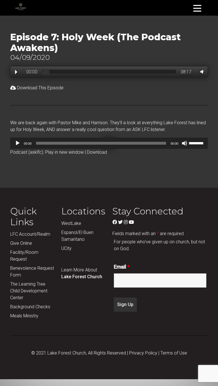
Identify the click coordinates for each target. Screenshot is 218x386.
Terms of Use (173, 353)
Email (121, 267)
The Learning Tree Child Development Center (28, 290)
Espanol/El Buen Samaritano (77, 236)
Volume (201, 72)
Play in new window (64, 152)
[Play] (17, 143)
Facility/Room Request (24, 256)
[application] (109, 143)
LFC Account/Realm (30, 234)
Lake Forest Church (81, 276)
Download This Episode (40, 87)
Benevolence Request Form (32, 271)
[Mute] (184, 143)
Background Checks (30, 306)
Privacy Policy (143, 353)
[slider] (197, 143)
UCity (66, 248)
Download (97, 152)
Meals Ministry (24, 315)
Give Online (21, 243)
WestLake (71, 223)
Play (16, 72)
